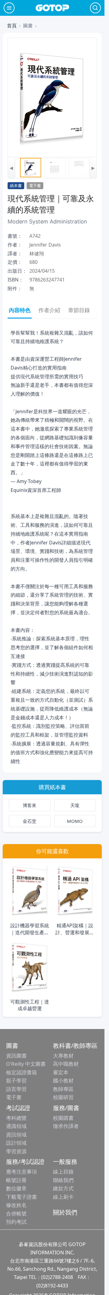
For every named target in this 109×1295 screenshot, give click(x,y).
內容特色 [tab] (20, 310)
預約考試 (16, 1221)
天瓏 (74, 805)
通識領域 (16, 1126)
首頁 (12, 25)
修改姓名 (16, 1204)
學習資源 (16, 1151)
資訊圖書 (16, 1055)
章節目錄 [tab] (79, 310)
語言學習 (16, 1088)
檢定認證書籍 (21, 1072)
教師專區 (63, 1088)
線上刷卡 (63, 1196)
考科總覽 (16, 1117)
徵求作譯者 (66, 1126)
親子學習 (16, 1080)
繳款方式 (63, 1188)
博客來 (29, 805)
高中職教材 (66, 1063)
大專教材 (63, 1055)
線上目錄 (63, 1171)
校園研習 (63, 1097)
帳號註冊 (16, 1180)
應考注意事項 (21, 1171)
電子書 (13, 1097)
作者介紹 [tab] (49, 310)
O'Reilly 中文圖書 (26, 1063)
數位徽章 (16, 1188)
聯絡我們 (63, 1180)
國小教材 (63, 1080)
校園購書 (63, 1117)
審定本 (60, 1072)
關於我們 (65, 1212)
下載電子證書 (21, 1196)
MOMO (75, 821)
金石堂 (29, 821)
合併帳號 (16, 1213)
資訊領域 (16, 1134)
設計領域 (16, 1142)
